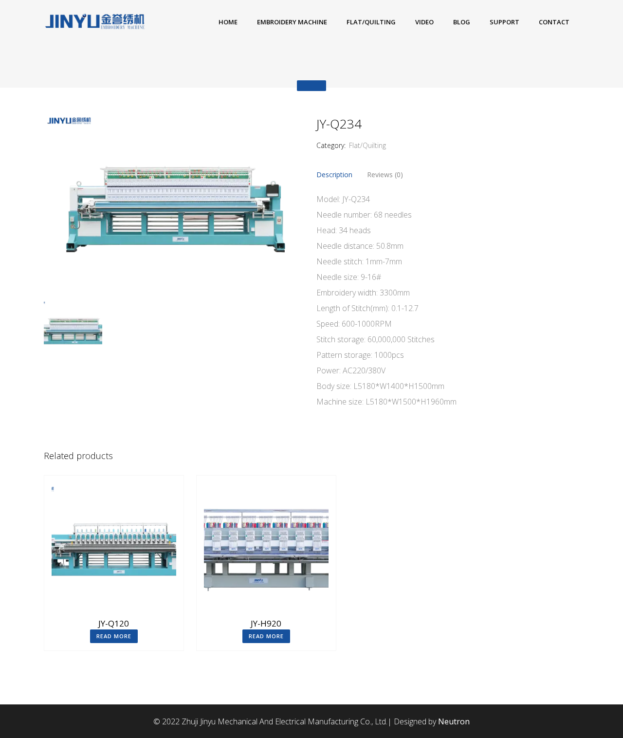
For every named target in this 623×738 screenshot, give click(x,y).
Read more (113, 636)
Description (334, 174)
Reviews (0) (385, 174)
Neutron (454, 721)
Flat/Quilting (367, 145)
